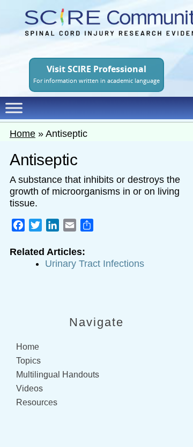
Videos (29, 388)
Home (22, 133)
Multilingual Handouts (57, 374)
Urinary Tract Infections (94, 263)
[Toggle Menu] (14, 108)
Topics (28, 360)
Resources (36, 402)
